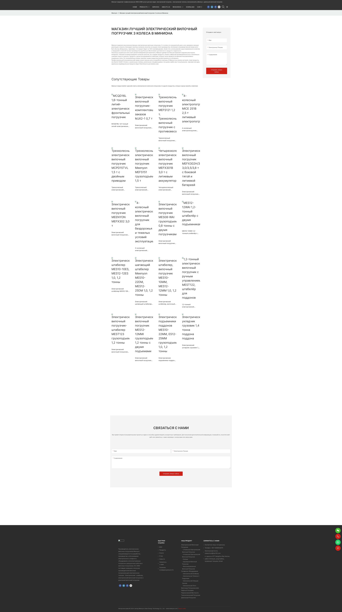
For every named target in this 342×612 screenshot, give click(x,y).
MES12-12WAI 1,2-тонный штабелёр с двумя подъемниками (190, 232)
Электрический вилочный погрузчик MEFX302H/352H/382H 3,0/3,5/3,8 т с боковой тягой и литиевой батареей (191, 193)
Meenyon (114, 13)
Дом (160, 547)
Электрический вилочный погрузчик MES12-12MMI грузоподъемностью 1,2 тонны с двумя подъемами (143, 359)
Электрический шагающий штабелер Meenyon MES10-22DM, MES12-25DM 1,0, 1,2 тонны (143, 303)
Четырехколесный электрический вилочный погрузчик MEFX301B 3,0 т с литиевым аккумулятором (167, 188)
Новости (162, 559)
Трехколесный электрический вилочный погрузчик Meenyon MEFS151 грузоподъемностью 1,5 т (143, 188)
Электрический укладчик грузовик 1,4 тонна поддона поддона (191, 346)
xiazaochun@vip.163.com (213, 553)
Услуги (161, 553)
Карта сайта (182, 608)
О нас (161, 556)
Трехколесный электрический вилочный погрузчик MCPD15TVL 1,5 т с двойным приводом (120, 188)
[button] (201, 7)
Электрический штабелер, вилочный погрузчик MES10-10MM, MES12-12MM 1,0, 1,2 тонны (167, 303)
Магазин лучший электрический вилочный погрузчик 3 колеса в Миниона (144, 13)
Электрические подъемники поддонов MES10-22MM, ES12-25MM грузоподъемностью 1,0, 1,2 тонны (167, 359)
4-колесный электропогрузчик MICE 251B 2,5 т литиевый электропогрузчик (189, 129)
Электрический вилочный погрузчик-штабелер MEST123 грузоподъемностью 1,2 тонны (120, 351)
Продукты (162, 550)
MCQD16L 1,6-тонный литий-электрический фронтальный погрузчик (120, 125)
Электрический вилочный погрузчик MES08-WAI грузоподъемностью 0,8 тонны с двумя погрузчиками (167, 242)
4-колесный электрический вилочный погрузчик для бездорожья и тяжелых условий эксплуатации (143, 249)
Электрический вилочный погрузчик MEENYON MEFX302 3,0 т (120, 233)
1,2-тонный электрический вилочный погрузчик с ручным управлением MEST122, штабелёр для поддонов (191, 306)
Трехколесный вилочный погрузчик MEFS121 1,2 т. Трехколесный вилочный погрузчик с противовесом (167, 139)
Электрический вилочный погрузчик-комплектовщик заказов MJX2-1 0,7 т (143, 126)
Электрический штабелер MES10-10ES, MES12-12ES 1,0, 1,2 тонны (120, 290)
